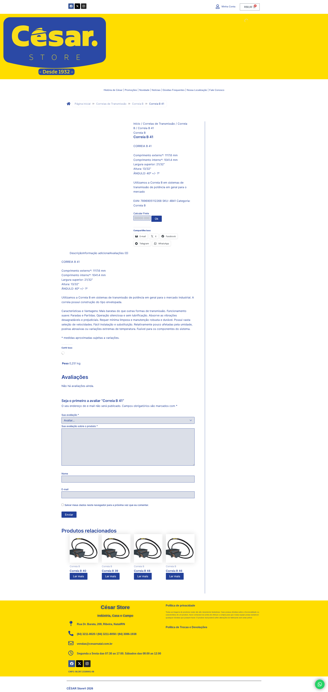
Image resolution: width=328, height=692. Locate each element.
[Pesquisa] (243, 20)
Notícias (156, 90)
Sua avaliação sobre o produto (80, 426)
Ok (156, 218)
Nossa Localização (197, 90)
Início (136, 123)
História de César (113, 90)
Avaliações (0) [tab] (119, 253)
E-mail (65, 489)
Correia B (138, 103)
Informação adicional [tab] (96, 253)
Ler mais (78, 576)
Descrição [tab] (76, 253)
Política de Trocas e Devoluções (186, 627)
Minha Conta (228, 6)
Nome (65, 473)
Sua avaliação (70, 414)
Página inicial (83, 103)
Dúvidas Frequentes (173, 90)
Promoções (131, 90)
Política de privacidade (180, 605)
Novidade (144, 90)
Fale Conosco (216, 90)
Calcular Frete (141, 213)
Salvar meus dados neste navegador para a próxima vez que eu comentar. (107, 505)
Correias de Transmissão (111, 103)
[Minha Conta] (218, 6)
